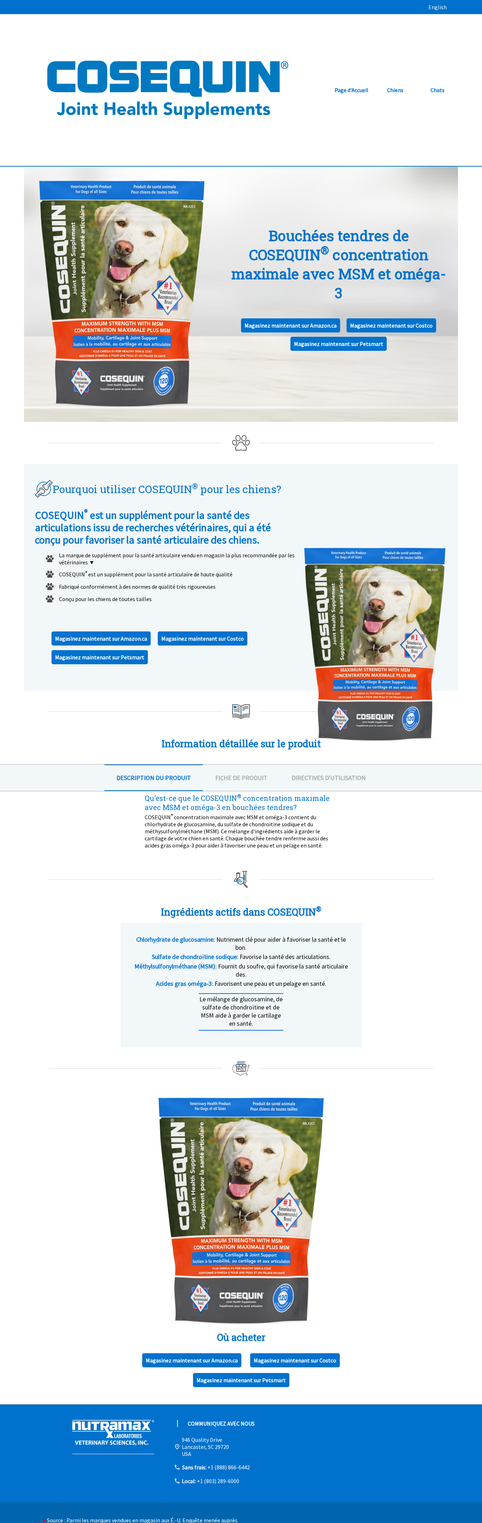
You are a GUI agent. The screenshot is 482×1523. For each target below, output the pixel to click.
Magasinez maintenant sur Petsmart (338, 343)
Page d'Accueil (351, 90)
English (437, 7)
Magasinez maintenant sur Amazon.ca (291, 325)
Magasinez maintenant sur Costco (391, 325)
